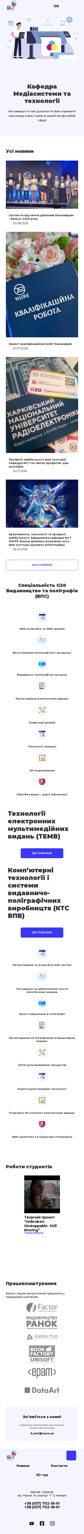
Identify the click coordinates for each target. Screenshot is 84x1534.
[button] (42, 565)
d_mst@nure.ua (42, 1433)
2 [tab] (42, 73)
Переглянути (33, 1233)
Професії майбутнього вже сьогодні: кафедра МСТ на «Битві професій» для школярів (38, 463)
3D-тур (42, 1475)
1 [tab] (37, 73)
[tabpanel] (42, 37)
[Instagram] (52, 1523)
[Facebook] (42, 1523)
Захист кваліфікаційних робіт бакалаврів (40, 344)
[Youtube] (31, 1523)
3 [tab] (47, 73)
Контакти (59, 1465)
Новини (23, 1465)
